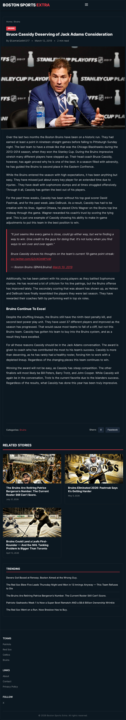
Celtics (6, 654)
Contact (7, 681)
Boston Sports (26, 5)
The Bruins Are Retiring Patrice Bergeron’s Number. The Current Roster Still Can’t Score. (27, 491)
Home (9, 21)
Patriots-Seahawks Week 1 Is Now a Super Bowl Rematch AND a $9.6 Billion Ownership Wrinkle (60, 602)
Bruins (17, 21)
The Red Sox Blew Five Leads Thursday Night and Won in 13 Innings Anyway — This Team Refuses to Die (62, 586)
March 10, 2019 (62, 267)
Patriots (7, 644)
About (6, 676)
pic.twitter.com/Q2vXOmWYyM (31, 259)
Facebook (113, 430)
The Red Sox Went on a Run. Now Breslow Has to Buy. (36, 609)
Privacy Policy (10, 686)
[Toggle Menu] (86, 5)
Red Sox (7, 649)
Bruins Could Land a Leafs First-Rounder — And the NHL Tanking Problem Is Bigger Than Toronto (27, 545)
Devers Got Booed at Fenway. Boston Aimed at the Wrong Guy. (41, 577)
